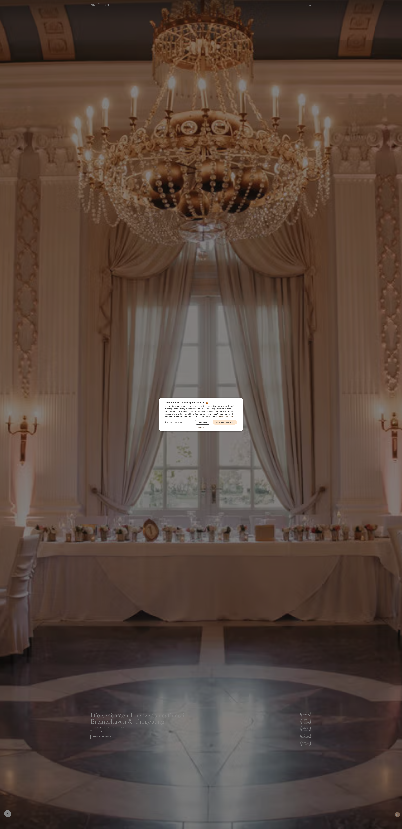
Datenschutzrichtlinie (225, 416)
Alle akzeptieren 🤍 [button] (224, 422)
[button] (173, 422)
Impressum (201, 428)
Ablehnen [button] (203, 422)
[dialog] (201, 414)
